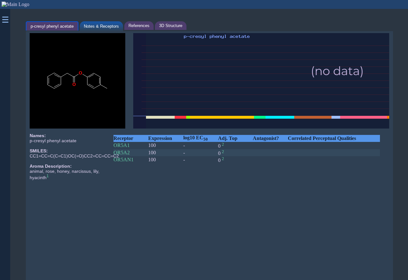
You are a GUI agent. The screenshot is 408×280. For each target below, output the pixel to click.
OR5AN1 (123, 159)
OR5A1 (121, 145)
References (138, 25)
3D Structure (170, 25)
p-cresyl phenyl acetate (52, 26)
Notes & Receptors (101, 26)
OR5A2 (121, 152)
